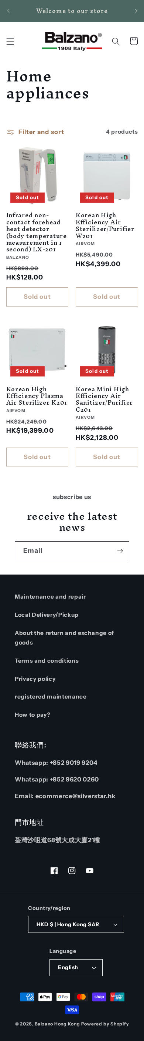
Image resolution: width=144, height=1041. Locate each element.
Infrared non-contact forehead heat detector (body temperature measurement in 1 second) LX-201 (36, 232)
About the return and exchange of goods (64, 637)
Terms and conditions (47, 660)
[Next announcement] (136, 11)
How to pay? (32, 714)
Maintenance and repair (50, 596)
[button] (10, 41)
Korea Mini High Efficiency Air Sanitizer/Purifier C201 (104, 399)
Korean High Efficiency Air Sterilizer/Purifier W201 (105, 225)
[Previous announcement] (8, 11)
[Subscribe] (120, 550)
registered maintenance (51, 696)
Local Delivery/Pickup (47, 614)
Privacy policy (35, 678)
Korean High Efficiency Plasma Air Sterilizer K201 (37, 396)
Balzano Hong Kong (57, 1024)
